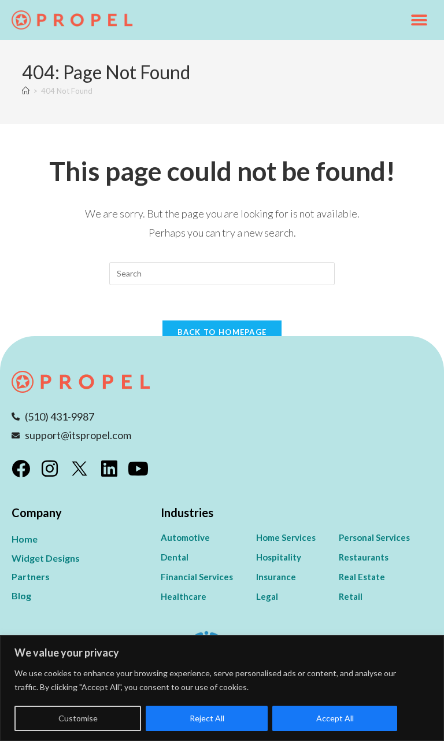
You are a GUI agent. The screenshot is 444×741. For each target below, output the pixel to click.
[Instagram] (49, 468)
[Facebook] (21, 468)
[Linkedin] (109, 468)
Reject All (207, 718)
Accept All (335, 718)
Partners (31, 576)
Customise (78, 718)
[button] (419, 20)
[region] (222, 688)
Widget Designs (46, 557)
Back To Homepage (222, 332)
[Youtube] (138, 468)
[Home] (25, 90)
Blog (21, 595)
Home (25, 538)
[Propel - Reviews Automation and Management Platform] (72, 20)
